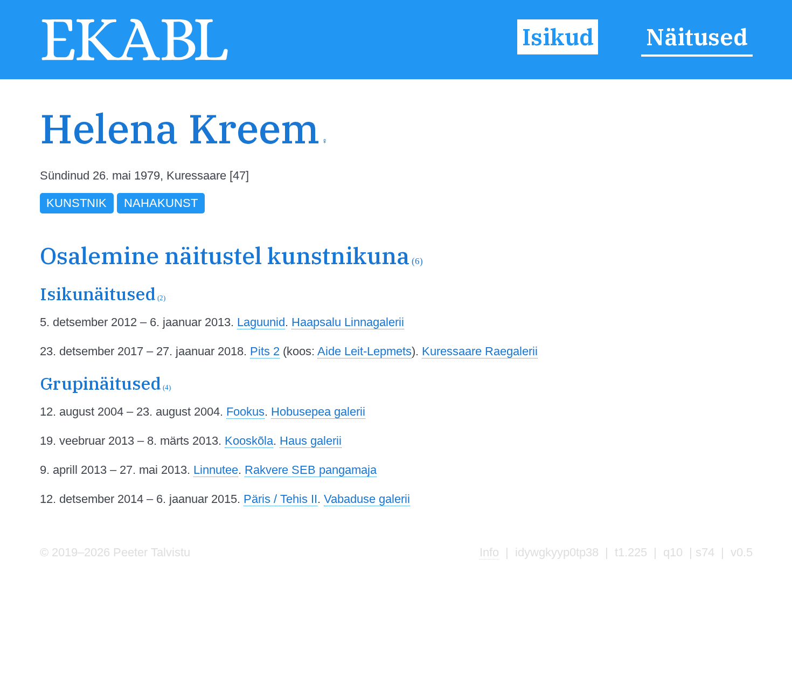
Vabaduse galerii (367, 499)
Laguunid (261, 322)
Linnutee (215, 470)
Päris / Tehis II (280, 499)
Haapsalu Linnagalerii (347, 322)
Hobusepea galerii (318, 411)
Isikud (558, 37)
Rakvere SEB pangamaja (311, 470)
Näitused (697, 37)
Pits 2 (265, 351)
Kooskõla (249, 440)
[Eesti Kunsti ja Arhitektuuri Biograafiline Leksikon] (135, 59)
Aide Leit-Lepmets (364, 351)
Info (489, 552)
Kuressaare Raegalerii (480, 351)
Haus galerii (311, 440)
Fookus (245, 411)
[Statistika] (700, 149)
